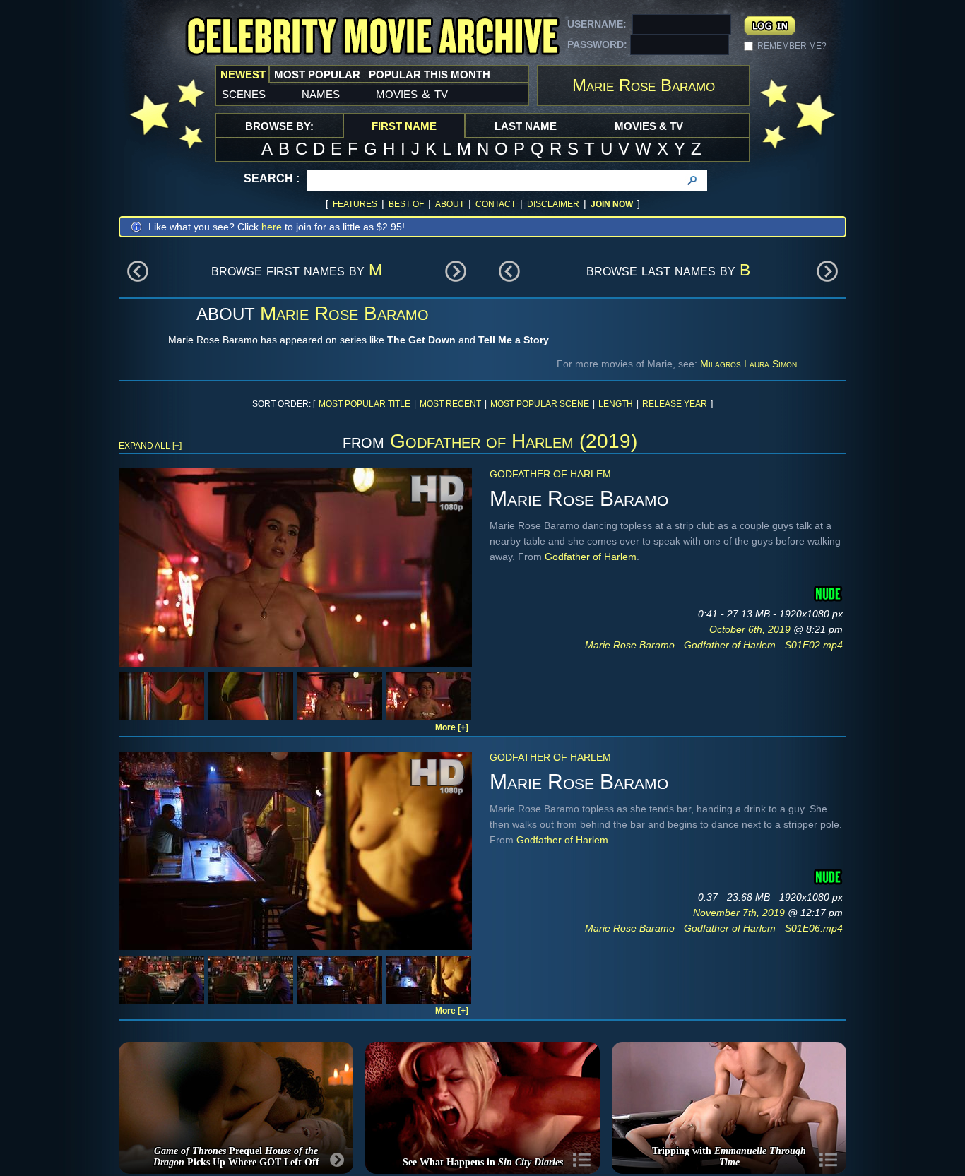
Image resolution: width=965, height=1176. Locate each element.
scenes (244, 93)
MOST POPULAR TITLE (364, 404)
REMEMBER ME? (792, 46)
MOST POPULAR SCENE (539, 404)
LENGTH (615, 404)
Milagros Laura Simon (748, 363)
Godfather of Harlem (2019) (513, 441)
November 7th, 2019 (740, 912)
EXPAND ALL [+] (150, 446)
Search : (272, 178)
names (321, 93)
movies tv (412, 93)
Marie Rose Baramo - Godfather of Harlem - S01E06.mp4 (714, 928)
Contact (495, 204)
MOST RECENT (450, 404)
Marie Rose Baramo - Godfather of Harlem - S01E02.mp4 (714, 645)
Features (355, 204)
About (449, 204)
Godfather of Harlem (550, 474)
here (271, 226)
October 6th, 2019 (751, 629)
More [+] (451, 727)
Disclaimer (553, 204)
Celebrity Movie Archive (372, 37)
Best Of (406, 204)
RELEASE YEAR (674, 404)
